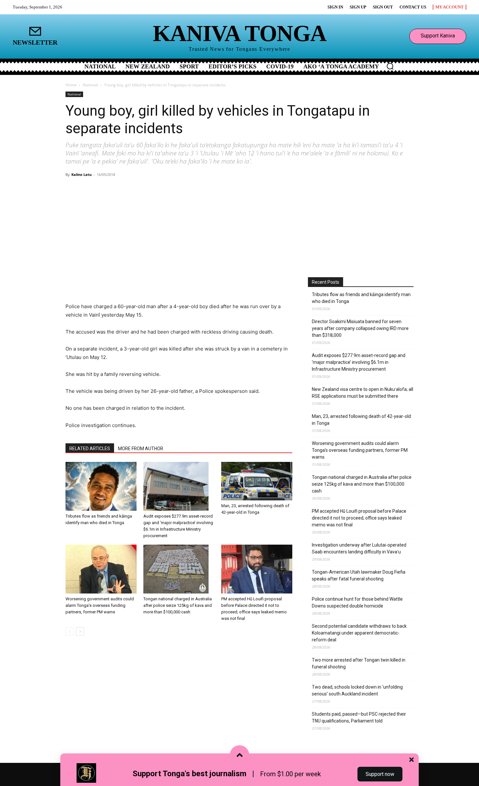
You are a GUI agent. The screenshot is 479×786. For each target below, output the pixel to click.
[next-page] (80, 631)
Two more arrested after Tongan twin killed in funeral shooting (358, 663)
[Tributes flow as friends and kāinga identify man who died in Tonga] (101, 486)
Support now (380, 774)
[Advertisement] (239, 228)
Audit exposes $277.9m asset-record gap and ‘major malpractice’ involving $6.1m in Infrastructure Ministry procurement (358, 362)
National (90, 85)
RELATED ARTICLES (89, 448)
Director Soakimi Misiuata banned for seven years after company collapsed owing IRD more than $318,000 (360, 328)
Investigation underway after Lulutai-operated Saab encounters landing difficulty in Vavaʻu (359, 548)
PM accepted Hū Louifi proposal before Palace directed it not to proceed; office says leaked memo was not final (359, 517)
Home (71, 85)
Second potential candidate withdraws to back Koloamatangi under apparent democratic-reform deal (359, 632)
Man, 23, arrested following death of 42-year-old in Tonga (361, 420)
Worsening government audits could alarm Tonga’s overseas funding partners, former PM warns (99, 605)
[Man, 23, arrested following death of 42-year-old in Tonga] (256, 481)
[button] (390, 66)
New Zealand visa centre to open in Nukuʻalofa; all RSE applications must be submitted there (362, 393)
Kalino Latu (81, 174)
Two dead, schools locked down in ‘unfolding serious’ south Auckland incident (357, 690)
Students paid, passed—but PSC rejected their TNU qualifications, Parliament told (359, 717)
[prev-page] (69, 631)
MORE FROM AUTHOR (140, 448)
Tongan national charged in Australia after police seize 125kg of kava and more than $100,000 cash (177, 605)
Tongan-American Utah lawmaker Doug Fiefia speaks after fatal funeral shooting (358, 575)
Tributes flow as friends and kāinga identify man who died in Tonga (361, 298)
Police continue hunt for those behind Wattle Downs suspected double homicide (357, 602)
